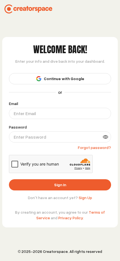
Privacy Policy (70, 217)
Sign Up (85, 197)
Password (18, 127)
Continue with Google (64, 78)
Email (13, 104)
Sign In (60, 185)
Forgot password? (94, 147)
